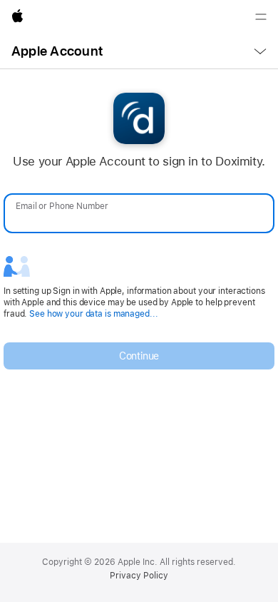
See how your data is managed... (93, 314)
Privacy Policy (139, 576)
